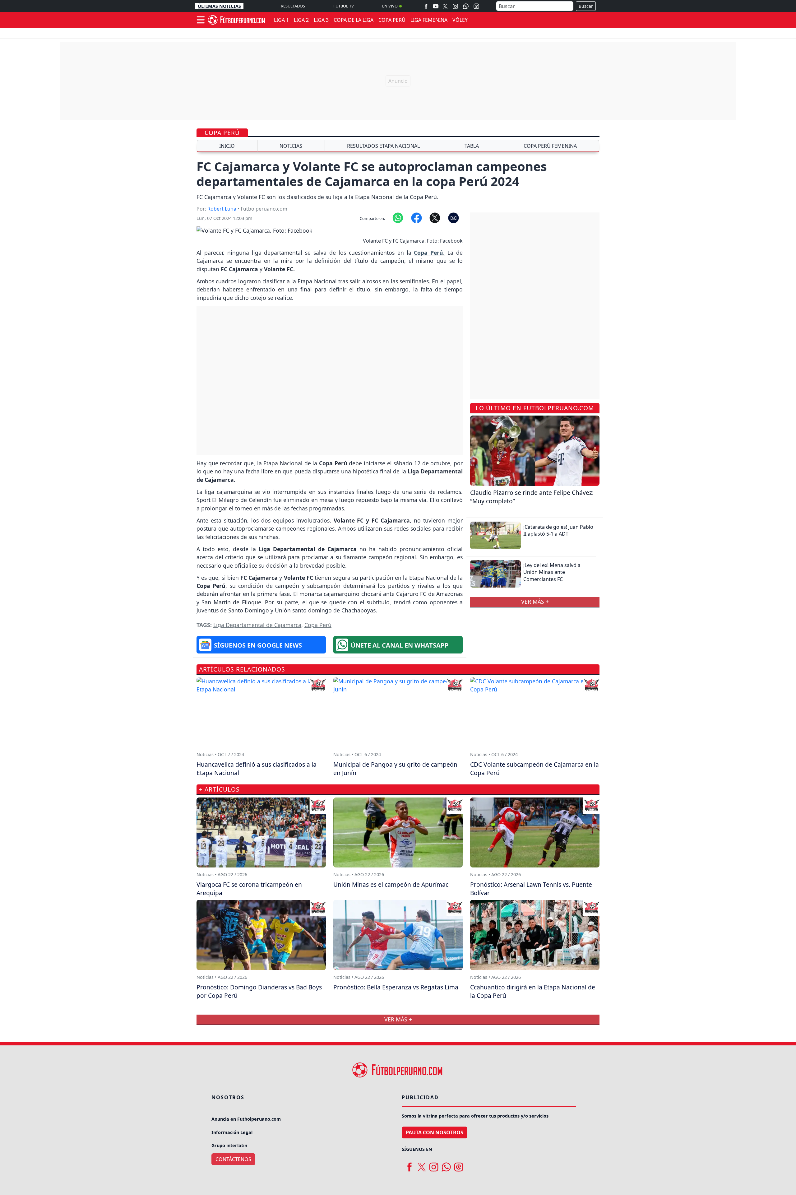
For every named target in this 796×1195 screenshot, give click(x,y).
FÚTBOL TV (343, 6)
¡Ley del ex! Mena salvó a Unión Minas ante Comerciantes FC (552, 572)
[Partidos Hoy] (476, 6)
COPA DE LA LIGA (353, 19)
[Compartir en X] (434, 217)
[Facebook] (426, 6)
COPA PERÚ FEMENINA (550, 145)
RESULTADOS (293, 6)
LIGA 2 (301, 19)
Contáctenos (233, 1159)
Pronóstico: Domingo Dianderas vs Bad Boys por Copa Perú (259, 991)
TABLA (472, 145)
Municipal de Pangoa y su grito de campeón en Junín (395, 768)
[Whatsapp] (466, 6)
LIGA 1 (281, 19)
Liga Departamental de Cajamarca (257, 625)
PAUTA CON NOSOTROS (434, 1132)
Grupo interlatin (229, 1145)
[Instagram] (455, 6)
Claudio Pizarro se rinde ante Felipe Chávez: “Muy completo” (532, 496)
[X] (445, 6)
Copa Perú (222, 132)
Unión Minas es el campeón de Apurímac (390, 884)
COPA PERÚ (391, 19)
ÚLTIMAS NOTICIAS (219, 6)
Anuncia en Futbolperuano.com (246, 1119)
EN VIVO (390, 6)
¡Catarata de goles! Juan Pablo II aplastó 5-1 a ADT (558, 530)
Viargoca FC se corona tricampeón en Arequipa (249, 888)
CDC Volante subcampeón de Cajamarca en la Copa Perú (534, 768)
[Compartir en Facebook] (416, 217)
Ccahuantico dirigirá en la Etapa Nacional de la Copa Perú (532, 991)
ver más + (535, 601)
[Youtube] (436, 6)
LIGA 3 (321, 19)
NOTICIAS (291, 145)
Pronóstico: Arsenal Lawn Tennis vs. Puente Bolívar (531, 888)
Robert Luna (221, 208)
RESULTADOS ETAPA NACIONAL (383, 145)
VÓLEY (460, 19)
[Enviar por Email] (453, 217)
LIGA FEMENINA (428, 19)
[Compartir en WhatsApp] (397, 217)
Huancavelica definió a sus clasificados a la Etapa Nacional (257, 768)
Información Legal (231, 1132)
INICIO (227, 145)
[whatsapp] (446, 1165)
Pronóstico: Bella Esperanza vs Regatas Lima (395, 987)
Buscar (586, 6)
